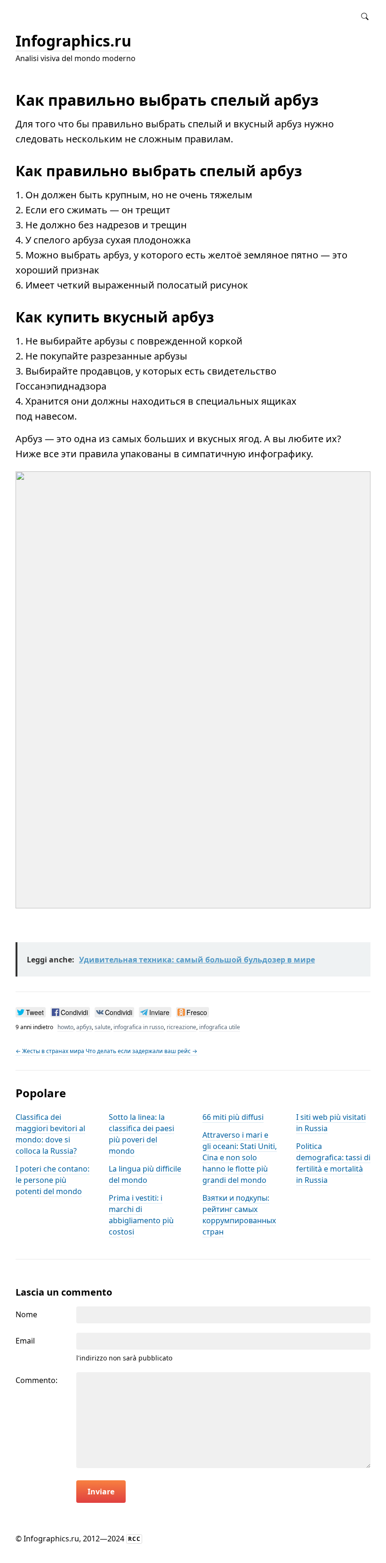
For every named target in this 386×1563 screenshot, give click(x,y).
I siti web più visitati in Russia (331, 1122)
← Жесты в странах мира (50, 1051)
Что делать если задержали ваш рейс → (141, 1051)
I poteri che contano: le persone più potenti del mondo (52, 1180)
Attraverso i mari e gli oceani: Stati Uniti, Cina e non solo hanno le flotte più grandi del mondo (239, 1157)
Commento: (36, 1380)
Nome (26, 1314)
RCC (134, 1539)
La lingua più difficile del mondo (145, 1174)
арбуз (84, 1027)
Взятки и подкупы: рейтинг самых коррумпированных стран (239, 1215)
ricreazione (181, 1027)
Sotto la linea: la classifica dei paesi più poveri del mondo (141, 1134)
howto (65, 1027)
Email (25, 1341)
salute (103, 1027)
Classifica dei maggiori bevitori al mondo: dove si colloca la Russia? (50, 1134)
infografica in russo (138, 1027)
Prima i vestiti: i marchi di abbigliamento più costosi (141, 1215)
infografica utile (219, 1027)
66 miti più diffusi (233, 1117)
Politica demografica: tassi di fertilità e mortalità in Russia (333, 1163)
